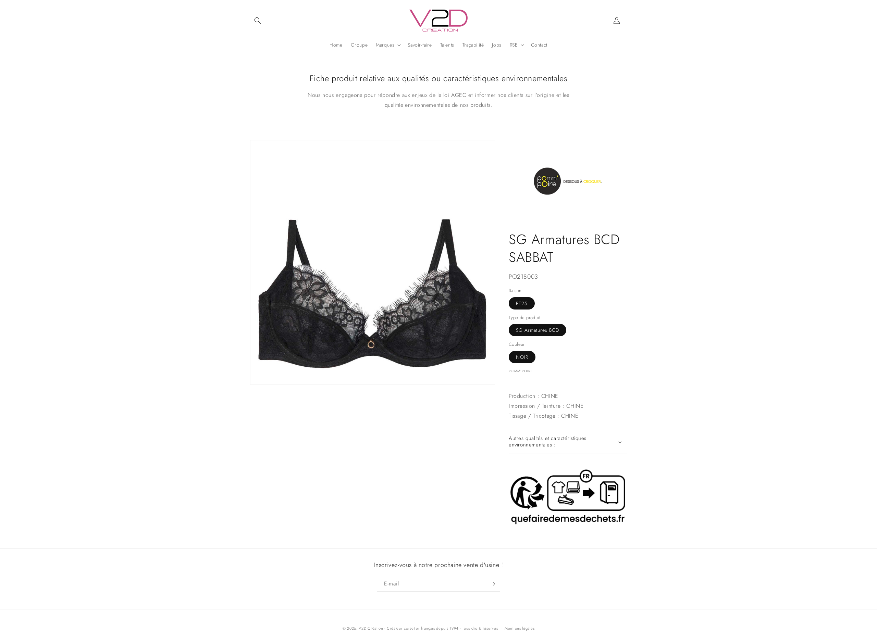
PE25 (522, 303)
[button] (257, 20)
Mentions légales (519, 628)
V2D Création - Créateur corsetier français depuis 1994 (408, 628)
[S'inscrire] (492, 584)
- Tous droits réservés (479, 628)
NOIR (522, 357)
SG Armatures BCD (537, 330)
